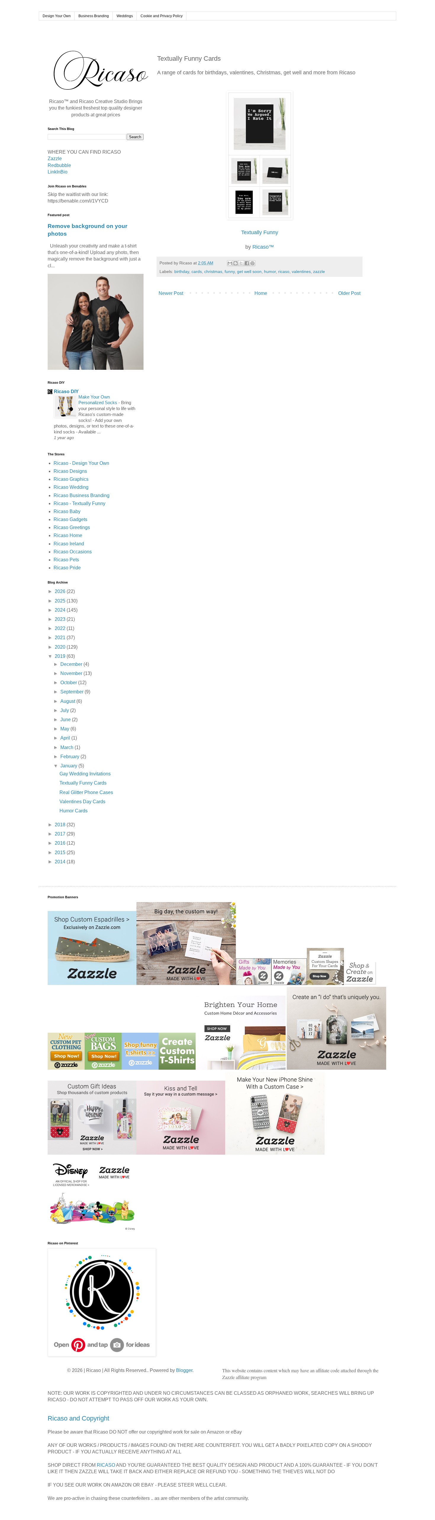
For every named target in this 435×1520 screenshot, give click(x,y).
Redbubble (59, 165)
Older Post (349, 293)
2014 (61, 861)
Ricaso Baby (67, 511)
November (71, 673)
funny (230, 271)
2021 (61, 637)
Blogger (184, 1370)
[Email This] (230, 263)
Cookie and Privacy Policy (162, 16)
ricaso (283, 271)
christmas (213, 271)
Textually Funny (259, 232)
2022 (61, 628)
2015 (61, 852)
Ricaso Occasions (73, 551)
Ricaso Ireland (69, 543)
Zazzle (55, 158)
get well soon (249, 271)
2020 (61, 647)
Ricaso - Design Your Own (81, 463)
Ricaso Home (68, 535)
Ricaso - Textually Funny (79, 503)
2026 (61, 591)
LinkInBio (57, 171)
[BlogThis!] (236, 263)
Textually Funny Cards (83, 782)
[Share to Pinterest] (252, 263)
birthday (181, 271)
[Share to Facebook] (247, 263)
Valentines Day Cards (82, 801)
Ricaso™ (263, 247)
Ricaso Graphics (71, 479)
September (72, 691)
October (69, 682)
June (66, 719)
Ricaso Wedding (71, 487)
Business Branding (93, 16)
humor (270, 271)
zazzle (319, 271)
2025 (61, 600)
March (67, 747)
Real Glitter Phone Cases (86, 792)
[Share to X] (241, 263)
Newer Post (171, 293)
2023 (61, 619)
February (70, 756)
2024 (61, 610)
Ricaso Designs (70, 471)
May (65, 728)
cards (196, 271)
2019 (61, 656)
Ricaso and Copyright (78, 1418)
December (71, 664)
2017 (61, 833)
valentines (301, 271)
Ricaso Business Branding (81, 495)
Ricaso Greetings (72, 527)
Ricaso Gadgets (70, 519)
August (68, 701)
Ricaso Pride (67, 567)
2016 (61, 843)
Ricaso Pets (66, 559)
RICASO (106, 1465)
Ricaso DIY (66, 391)
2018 (61, 824)
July (65, 710)
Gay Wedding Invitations (85, 773)
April (65, 737)
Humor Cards (73, 810)
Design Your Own (57, 16)
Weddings (125, 16)
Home (260, 293)
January (69, 765)
